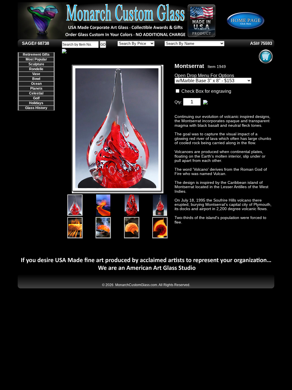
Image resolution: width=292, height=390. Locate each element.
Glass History (36, 108)
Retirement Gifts (36, 55)
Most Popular (36, 59)
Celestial (36, 93)
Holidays (36, 103)
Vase (36, 74)
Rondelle (36, 69)
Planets (36, 89)
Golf (36, 98)
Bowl (36, 79)
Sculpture (36, 64)
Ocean (36, 84)
